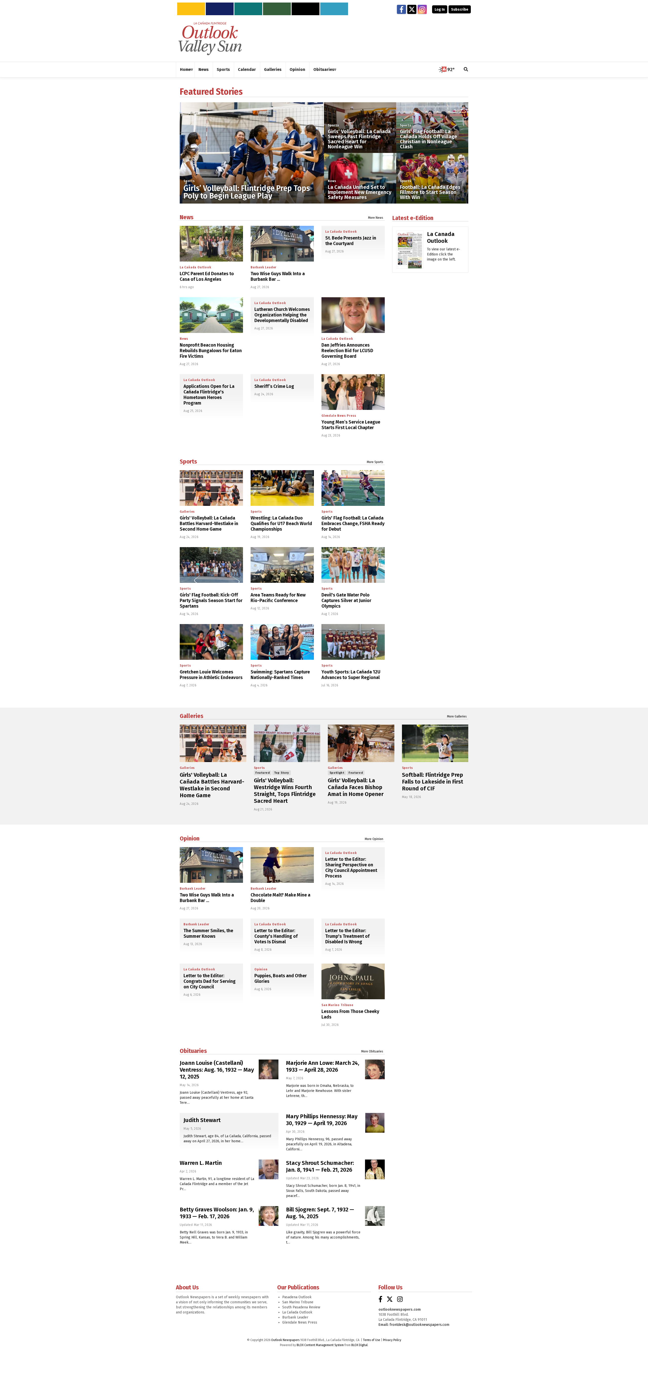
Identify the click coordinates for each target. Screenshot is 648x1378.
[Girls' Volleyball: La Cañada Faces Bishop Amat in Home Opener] (361, 743)
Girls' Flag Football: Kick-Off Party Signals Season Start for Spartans (211, 600)
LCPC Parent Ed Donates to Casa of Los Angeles (207, 276)
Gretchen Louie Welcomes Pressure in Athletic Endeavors (211, 674)
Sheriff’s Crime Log (274, 386)
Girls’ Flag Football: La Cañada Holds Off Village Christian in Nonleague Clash (428, 139)
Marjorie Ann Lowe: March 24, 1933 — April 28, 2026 (322, 1066)
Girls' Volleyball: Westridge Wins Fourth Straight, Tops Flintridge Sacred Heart (285, 790)
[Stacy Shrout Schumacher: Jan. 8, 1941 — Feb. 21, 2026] (375, 1169)
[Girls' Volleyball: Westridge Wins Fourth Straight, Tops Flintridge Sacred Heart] (287, 743)
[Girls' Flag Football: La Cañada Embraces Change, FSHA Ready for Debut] (353, 488)
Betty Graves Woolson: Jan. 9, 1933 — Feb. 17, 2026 (217, 1213)
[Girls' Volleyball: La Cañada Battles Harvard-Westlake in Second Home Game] (211, 488)
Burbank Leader (263, 267)
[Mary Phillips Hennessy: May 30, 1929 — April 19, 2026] (375, 1123)
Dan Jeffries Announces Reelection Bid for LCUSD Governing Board (347, 350)
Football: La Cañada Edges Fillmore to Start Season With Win (430, 192)
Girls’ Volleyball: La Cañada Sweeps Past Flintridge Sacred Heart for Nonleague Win (359, 139)
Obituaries (193, 1050)
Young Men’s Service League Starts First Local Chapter (350, 424)
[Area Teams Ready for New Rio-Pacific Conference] (282, 565)
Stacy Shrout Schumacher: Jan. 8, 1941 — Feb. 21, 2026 (320, 1166)
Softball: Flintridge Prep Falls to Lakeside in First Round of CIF (432, 781)
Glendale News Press (338, 415)
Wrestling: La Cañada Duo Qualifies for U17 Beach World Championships (281, 523)
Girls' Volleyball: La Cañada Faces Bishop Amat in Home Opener (355, 787)
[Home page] (210, 38)
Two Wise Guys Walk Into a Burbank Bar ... (278, 276)
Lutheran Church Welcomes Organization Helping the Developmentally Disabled (282, 315)
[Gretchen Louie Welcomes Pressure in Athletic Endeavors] (211, 642)
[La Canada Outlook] (410, 251)
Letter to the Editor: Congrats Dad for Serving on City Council (210, 981)
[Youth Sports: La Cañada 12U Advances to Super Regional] (353, 642)
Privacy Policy (392, 1340)
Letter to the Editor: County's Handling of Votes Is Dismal (276, 936)
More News (375, 217)
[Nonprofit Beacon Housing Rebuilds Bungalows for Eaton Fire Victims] (211, 315)
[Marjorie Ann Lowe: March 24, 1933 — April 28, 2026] (375, 1069)
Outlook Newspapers (285, 1340)
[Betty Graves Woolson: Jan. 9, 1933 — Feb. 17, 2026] (268, 1216)
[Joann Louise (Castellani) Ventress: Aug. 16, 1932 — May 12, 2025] (268, 1069)
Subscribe (459, 9)
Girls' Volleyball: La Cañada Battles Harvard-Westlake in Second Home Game (209, 523)
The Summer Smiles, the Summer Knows (208, 933)
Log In (440, 9)
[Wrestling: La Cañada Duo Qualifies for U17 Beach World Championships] (282, 488)
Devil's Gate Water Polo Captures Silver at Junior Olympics (346, 600)
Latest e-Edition (412, 218)
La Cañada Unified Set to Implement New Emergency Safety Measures (359, 192)
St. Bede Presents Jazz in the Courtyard (350, 240)
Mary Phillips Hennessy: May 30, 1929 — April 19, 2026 (321, 1120)
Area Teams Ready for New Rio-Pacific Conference (278, 597)
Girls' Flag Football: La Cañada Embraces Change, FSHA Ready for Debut (352, 523)
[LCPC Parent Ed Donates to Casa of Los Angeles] (211, 244)
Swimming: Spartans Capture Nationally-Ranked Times (280, 674)
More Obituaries (372, 1051)
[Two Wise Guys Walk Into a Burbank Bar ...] (282, 244)
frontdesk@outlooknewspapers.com (419, 1325)
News (332, 181)
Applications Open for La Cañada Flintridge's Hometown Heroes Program (209, 395)
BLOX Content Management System (320, 1345)
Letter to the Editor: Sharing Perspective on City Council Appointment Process (351, 867)
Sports (189, 181)
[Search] (466, 69)
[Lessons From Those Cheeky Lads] (353, 981)
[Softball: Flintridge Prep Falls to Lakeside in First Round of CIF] (435, 743)
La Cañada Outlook (195, 267)
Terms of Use (371, 1340)
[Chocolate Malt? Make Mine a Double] (282, 865)
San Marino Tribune (337, 1005)
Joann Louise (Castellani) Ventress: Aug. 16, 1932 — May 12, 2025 (217, 1070)
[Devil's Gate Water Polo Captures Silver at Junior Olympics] (353, 565)
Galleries (187, 511)
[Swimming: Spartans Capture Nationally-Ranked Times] (282, 642)
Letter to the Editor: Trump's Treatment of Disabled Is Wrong (347, 936)
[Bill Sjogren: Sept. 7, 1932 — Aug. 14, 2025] (375, 1216)
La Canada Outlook (441, 237)
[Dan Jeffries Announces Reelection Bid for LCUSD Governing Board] (353, 315)
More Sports (375, 462)
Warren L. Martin (201, 1163)
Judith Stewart (202, 1120)
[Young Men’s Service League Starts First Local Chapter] (353, 392)
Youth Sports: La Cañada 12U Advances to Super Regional (350, 674)
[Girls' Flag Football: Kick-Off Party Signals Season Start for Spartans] (211, 565)
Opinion (189, 838)
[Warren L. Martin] (268, 1169)
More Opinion (374, 839)
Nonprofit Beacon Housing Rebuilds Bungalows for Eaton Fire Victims (211, 350)
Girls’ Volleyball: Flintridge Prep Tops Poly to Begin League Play (247, 192)
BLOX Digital (359, 1345)
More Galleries (457, 716)
